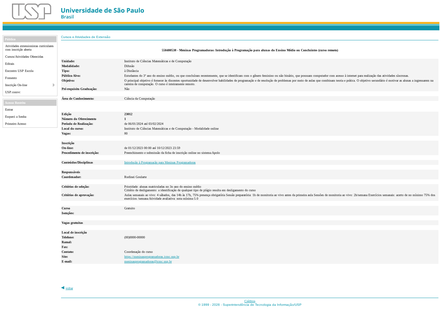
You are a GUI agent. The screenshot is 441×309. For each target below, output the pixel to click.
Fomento (11, 78)
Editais (9, 63)
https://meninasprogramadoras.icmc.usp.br (151, 256)
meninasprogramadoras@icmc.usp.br (148, 261)
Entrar (9, 109)
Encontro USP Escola (19, 71)
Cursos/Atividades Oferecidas (24, 56)
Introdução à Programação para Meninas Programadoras (160, 162)
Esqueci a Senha (15, 116)
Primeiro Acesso (15, 123)
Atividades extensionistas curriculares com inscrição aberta (29, 47)
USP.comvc (12, 92)
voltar (69, 288)
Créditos (249, 301)
